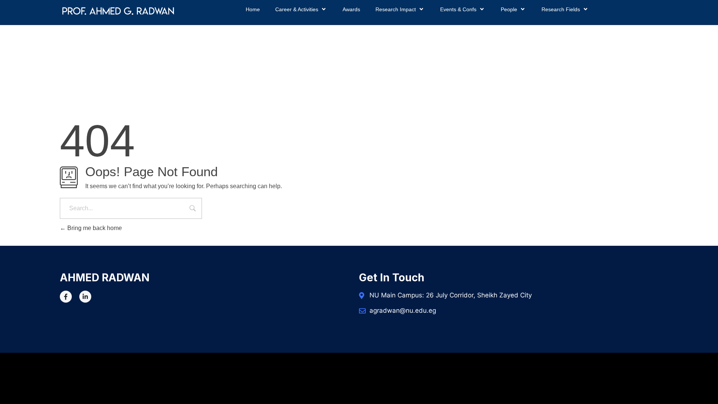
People (509, 9)
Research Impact (395, 9)
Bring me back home (94, 228)
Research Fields (560, 9)
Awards (351, 9)
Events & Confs (458, 9)
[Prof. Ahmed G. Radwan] (118, 11)
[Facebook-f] (66, 297)
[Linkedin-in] (85, 297)
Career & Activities (296, 9)
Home (253, 9)
